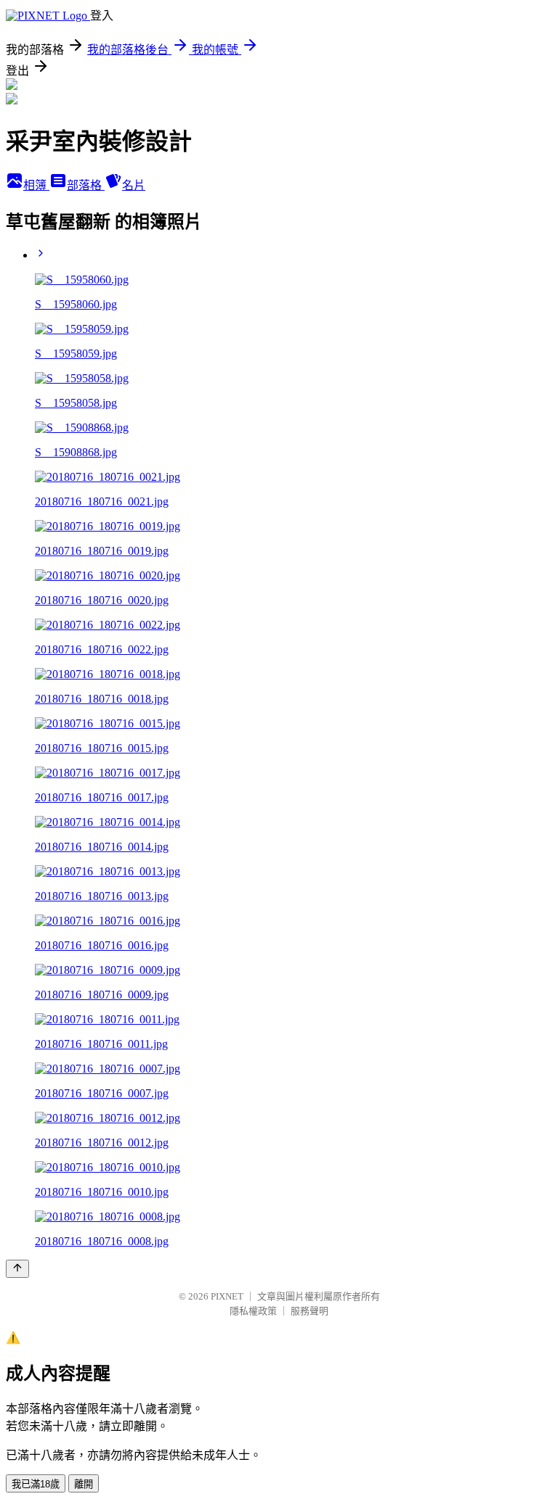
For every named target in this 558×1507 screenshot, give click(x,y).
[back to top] (17, 1269)
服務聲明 (309, 1310)
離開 (83, 1484)
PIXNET (227, 1296)
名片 (133, 185)
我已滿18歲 (36, 1484)
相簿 (36, 185)
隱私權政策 (253, 1310)
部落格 (86, 185)
